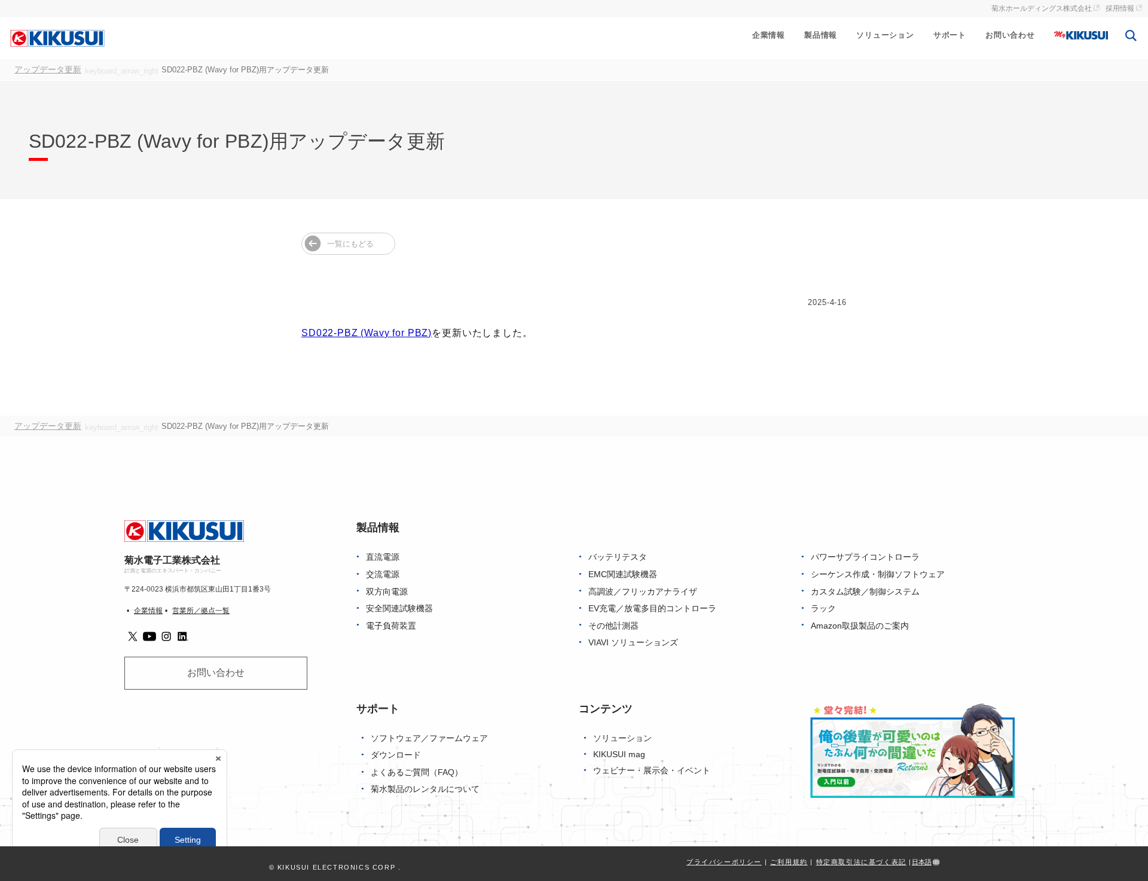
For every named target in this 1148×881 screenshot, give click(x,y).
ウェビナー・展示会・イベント (651, 770)
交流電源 (382, 574)
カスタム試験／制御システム (865, 591)
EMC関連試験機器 (622, 574)
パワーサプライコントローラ (865, 557)
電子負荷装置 (391, 625)
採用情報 (1120, 8)
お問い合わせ (1010, 35)
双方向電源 (387, 591)
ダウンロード (396, 755)
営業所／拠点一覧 (201, 610)
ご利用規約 (789, 861)
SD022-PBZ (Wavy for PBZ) (366, 333)
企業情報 (768, 35)
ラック (823, 608)
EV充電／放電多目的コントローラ (652, 608)
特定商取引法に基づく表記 (861, 861)
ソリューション (885, 35)
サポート (949, 35)
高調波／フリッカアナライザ (642, 591)
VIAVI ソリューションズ (633, 642)
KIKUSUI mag (619, 754)
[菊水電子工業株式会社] (57, 37)
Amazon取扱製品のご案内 (860, 625)
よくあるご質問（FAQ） (417, 772)
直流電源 (382, 557)
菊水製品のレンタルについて (425, 789)
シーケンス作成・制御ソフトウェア (878, 574)
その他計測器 (613, 625)
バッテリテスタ (617, 557)
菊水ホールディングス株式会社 (1041, 8)
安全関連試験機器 (399, 608)
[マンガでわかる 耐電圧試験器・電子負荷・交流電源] (912, 750)
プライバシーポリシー (724, 861)
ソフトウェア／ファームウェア (429, 738)
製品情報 (820, 35)
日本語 (922, 861)
